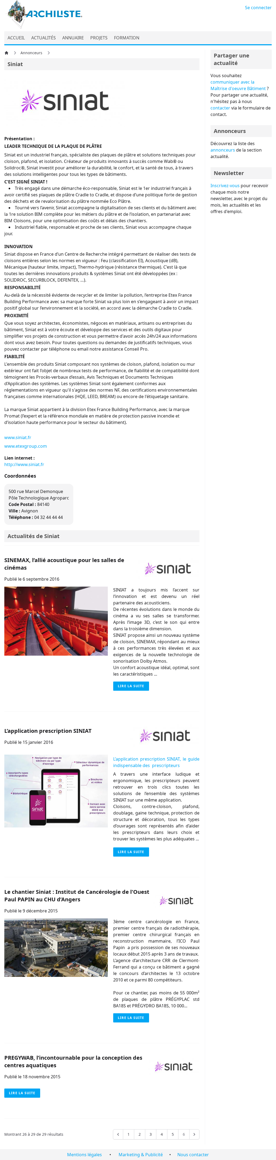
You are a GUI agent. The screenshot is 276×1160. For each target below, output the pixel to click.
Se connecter (258, 8)
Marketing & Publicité (141, 1155)
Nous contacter (193, 1155)
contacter (220, 108)
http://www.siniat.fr (24, 464)
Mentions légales (84, 1155)
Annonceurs (31, 52)
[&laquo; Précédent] (118, 1134)
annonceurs (223, 150)
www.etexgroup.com (25, 446)
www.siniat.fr (17, 437)
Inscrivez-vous (225, 186)
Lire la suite (131, 686)
